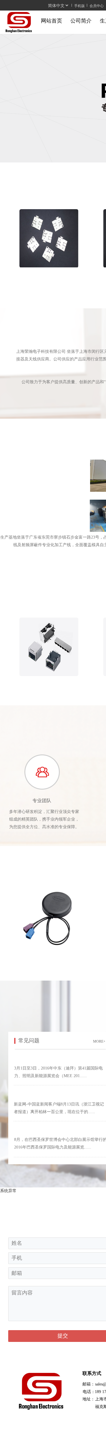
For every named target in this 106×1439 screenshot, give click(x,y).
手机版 (79, 5)
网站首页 (51, 21)
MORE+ (99, 1041)
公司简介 (81, 21)
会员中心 (97, 5)
